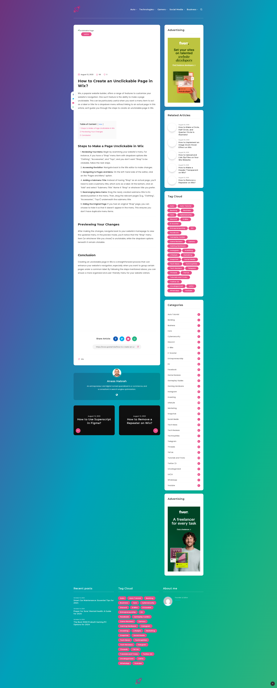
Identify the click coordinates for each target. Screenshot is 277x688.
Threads (173, 273)
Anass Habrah (117, 381)
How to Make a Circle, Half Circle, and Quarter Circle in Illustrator (189, 131)
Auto (132, 9)
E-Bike (185, 219)
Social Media (176, 9)
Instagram (174, 250)
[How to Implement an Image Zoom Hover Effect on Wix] (172, 142)
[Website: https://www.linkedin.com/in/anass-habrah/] (117, 395)
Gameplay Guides (177, 237)
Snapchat (174, 259)
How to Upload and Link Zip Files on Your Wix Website (189, 157)
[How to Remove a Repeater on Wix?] (172, 180)
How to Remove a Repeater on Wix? (187, 181)
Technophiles (191, 264)
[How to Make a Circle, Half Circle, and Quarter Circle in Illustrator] (172, 127)
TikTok (186, 273)
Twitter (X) (174, 282)
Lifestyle (173, 255)
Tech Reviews (176, 268)
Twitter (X (172, 463)
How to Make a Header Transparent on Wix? (188, 170)
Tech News (175, 264)
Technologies (146, 9)
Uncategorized (176, 286)
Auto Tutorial (185, 206)
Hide (100, 124)
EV (192, 228)
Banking (173, 210)
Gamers (162, 9)
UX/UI (86, 34)
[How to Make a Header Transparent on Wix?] (172, 167)
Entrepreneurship (177, 228)
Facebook (174, 233)
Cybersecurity (186, 215)
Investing (189, 250)
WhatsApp (174, 291)
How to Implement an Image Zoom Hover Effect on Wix (189, 144)
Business (191, 9)
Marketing (188, 255)
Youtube (188, 291)
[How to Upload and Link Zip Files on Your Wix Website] (172, 155)
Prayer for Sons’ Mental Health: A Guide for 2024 (92, 612)
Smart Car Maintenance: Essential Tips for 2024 (94, 601)
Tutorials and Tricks (178, 277)
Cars (172, 215)
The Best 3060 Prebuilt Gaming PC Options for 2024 (90, 623)
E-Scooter (174, 224)
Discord (173, 219)
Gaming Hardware (178, 246)
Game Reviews (176, 242)
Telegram (192, 268)
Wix (82, 359)
